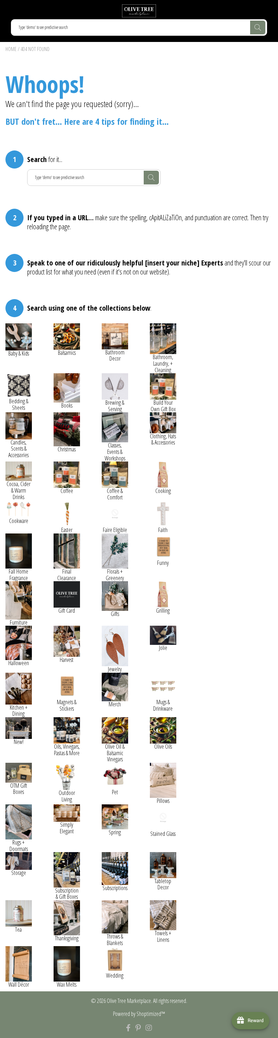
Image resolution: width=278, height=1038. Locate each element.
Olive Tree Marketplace (129, 1001)
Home (11, 49)
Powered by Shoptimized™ (139, 1014)
